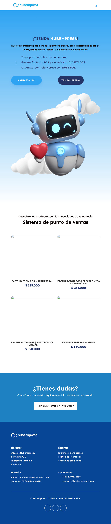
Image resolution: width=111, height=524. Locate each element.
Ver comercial (70, 80)
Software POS (18, 456)
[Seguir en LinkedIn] (47, 508)
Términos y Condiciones (70, 452)
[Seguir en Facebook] (55, 508)
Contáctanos (26, 80)
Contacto (16, 464)
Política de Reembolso (70, 456)
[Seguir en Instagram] (63, 508)
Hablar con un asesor (55, 406)
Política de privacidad (70, 460)
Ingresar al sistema (21, 460)
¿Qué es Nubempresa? (23, 452)
